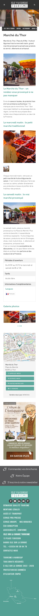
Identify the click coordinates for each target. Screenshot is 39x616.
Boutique (31, 12)
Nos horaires (26, 522)
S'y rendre (13, 388)
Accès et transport (12, 513)
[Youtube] (23, 501)
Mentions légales (11, 509)
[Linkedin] (19, 501)
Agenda (19, 29)
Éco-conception (10, 526)
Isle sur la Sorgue (9, 29)
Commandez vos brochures (22, 469)
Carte (30, 19)
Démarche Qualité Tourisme (16, 505)
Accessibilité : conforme (15, 530)
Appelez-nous (15, 373)
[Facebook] (11, 501)
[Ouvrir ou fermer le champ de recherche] (34, 4)
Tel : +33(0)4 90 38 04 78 (15, 546)
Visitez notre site (16, 383)
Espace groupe (10, 522)
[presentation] (4, 318)
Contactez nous (10, 550)
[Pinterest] (28, 501)
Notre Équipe (22, 475)
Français (11, 294)
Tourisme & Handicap (13, 557)
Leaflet (18, 360)
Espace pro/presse (12, 517)
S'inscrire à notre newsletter (22, 482)
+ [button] (6, 335)
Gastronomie (26, 29)
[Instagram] (15, 501)
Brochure (31, 15)
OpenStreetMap (25, 360)
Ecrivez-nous (14, 378)
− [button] (6, 338)
